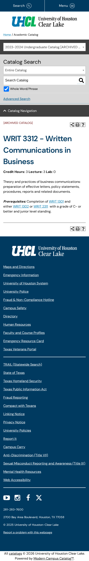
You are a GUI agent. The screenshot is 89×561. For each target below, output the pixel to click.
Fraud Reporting (15, 397)
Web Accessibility (17, 480)
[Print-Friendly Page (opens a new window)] (77, 124)
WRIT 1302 (21, 206)
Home (7, 34)
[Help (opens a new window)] (83, 124)
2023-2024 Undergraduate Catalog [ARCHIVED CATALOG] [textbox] (45, 47)
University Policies (17, 430)
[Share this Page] (72, 124)
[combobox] (44, 47)
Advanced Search (16, 99)
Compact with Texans (19, 406)
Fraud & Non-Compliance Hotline (28, 300)
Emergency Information (21, 275)
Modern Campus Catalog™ (54, 558)
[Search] (81, 80)
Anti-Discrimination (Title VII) (25, 455)
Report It (10, 439)
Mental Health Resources (22, 471)
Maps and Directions (19, 267)
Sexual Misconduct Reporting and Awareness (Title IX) (44, 463)
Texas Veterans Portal (19, 349)
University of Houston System (25, 283)
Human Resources (17, 324)
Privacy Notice (14, 422)
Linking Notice (14, 414)
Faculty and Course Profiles (24, 333)
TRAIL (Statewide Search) (22, 364)
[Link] (44, 20)
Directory (10, 316)
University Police (16, 291)
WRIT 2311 (41, 206)
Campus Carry (14, 447)
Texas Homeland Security (22, 381)
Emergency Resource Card (23, 341)
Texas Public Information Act (25, 389)
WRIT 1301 (56, 201)
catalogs (15, 553)
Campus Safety (14, 308)
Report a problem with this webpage (27, 532)
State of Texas (14, 373)
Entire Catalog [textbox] (16, 70)
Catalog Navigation (22, 111)
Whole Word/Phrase (24, 89)
